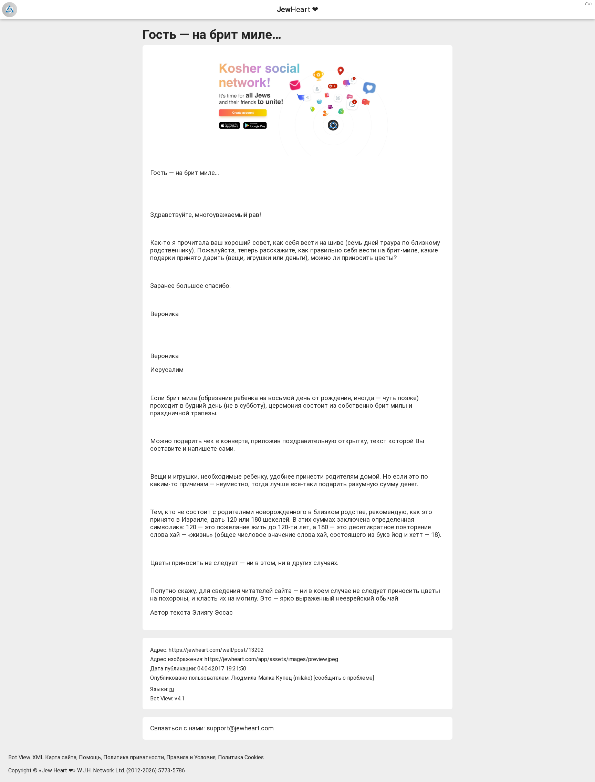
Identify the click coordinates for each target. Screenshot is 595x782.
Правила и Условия (191, 757)
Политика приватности (133, 757)
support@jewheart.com (240, 728)
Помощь (90, 757)
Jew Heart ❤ (57, 770)
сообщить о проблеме (344, 678)
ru (171, 689)
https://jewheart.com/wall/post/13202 (216, 650)
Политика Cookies (241, 757)
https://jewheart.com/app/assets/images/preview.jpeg (271, 659)
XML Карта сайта (54, 757)
